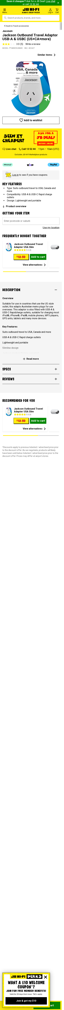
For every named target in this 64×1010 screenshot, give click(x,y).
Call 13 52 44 (28, 149)
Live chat (11, 149)
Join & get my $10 (26, 1000)
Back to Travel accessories (17, 26)
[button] (10, 11)
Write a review (32, 44)
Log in (15, 174)
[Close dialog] (46, 977)
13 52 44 (34, 4)
